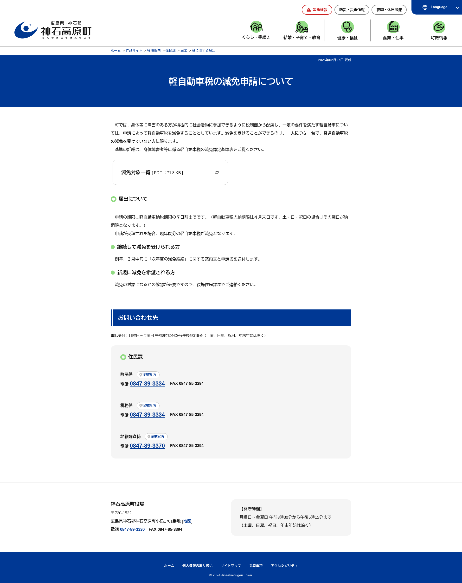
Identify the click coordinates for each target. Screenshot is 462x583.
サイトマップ (231, 566)
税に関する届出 (204, 50)
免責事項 (256, 566)
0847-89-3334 (147, 383)
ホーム (116, 50)
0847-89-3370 (147, 445)
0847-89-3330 (132, 529)
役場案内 (154, 50)
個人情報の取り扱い (197, 566)
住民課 (171, 50)
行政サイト (134, 50)
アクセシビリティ (284, 566)
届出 (183, 50)
